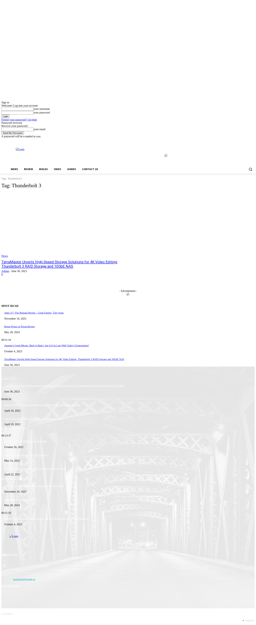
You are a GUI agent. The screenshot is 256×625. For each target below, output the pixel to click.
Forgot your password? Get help (19, 119)
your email (39, 129)
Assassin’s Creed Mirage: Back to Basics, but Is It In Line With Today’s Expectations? (46, 345)
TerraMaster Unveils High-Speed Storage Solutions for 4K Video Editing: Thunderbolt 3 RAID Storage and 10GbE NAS (59, 264)
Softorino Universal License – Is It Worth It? (26, 455)
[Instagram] (248, 141)
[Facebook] (243, 141)
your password (42, 112)
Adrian (5, 271)
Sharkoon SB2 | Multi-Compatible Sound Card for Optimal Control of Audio (42, 405)
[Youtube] (253, 141)
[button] (250, 169)
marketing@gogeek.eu (24, 579)
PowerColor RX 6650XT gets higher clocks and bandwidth (33, 418)
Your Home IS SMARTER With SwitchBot (25, 441)
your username (42, 108)
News (4, 255)
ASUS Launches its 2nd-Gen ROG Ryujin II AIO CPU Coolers (35, 468)
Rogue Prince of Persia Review (19, 326)
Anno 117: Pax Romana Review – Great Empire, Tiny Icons (34, 313)
